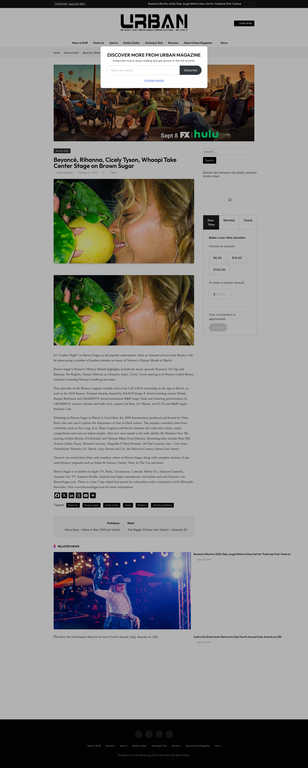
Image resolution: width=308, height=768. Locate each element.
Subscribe (190, 70)
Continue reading (154, 80)
